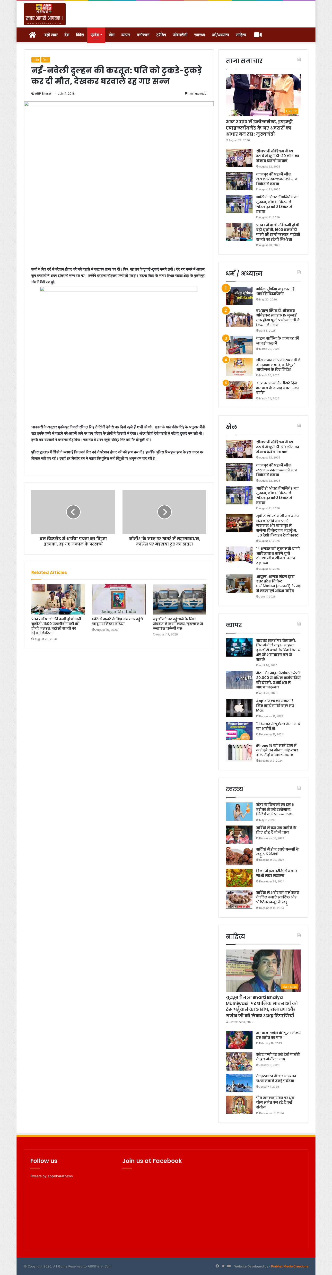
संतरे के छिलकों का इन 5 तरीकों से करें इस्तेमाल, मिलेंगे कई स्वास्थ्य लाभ (275, 809)
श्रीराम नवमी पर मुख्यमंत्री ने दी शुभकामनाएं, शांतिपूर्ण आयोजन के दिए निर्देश (278, 365)
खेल (111, 34)
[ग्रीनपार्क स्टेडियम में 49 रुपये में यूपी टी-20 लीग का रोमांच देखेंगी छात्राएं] (239, 158)
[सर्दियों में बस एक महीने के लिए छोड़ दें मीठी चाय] (239, 835)
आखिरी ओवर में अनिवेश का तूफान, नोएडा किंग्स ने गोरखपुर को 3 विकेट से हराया (277, 204)
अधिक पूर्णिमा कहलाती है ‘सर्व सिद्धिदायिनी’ (275, 291)
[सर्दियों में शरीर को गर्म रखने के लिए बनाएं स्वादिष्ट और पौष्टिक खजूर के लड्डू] (239, 899)
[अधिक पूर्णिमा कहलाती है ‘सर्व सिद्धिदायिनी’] (239, 296)
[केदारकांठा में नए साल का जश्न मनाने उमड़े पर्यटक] (239, 1083)
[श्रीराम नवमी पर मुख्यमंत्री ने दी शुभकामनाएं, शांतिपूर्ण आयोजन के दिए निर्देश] (239, 367)
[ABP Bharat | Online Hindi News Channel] (45, 14)
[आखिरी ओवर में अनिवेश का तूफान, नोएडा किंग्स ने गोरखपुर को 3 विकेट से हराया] (239, 204)
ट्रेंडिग (161, 34)
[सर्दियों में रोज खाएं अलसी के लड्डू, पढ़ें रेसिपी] (239, 856)
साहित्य (241, 34)
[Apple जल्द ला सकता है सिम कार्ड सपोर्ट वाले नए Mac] (239, 708)
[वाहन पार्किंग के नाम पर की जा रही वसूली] (239, 345)
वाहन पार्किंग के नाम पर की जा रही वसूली (277, 341)
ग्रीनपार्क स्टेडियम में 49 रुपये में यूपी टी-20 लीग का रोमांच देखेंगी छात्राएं (277, 156)
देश (66, 34)
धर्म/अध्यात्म (220, 34)
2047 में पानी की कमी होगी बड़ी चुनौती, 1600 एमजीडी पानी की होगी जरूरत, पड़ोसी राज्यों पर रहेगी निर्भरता (56, 626)
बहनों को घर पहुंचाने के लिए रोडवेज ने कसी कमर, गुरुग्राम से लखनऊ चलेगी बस (178, 624)
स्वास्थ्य (199, 34)
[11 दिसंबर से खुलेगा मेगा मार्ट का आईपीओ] (239, 731)
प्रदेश (95, 34)
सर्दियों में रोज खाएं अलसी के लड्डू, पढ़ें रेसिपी (277, 852)
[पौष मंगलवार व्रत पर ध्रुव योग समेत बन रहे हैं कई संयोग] (239, 1105)
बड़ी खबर (51, 34)
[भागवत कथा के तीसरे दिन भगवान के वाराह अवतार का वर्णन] (239, 390)
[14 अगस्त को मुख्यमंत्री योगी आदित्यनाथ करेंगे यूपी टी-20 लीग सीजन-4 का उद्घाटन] (239, 555)
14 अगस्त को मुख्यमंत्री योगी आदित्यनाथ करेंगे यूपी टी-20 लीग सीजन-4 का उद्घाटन (278, 555)
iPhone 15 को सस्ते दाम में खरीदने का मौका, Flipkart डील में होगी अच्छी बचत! (277, 750)
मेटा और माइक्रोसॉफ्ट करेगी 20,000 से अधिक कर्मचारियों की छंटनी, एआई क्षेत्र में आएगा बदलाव (278, 680)
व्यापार (125, 34)
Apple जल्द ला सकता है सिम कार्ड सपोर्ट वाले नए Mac (275, 705)
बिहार (45, 60)
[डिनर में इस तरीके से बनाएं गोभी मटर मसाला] (239, 878)
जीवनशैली (180, 34)
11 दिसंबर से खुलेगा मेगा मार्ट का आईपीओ (278, 726)
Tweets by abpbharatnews (51, 1176)
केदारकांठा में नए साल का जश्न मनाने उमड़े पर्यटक (276, 1078)
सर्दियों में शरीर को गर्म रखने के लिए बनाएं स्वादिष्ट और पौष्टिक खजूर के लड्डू (277, 897)
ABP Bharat (43, 93)
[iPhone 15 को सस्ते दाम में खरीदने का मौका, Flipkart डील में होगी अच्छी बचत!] (239, 752)
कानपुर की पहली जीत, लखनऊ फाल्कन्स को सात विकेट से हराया (276, 179)
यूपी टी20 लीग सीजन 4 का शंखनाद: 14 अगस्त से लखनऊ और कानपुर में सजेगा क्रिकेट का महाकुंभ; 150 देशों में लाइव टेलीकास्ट (277, 525)
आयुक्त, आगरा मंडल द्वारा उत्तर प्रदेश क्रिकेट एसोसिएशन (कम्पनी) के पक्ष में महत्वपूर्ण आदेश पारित (278, 583)
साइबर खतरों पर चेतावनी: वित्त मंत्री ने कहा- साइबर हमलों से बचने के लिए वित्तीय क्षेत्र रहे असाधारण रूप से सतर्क (278, 650)
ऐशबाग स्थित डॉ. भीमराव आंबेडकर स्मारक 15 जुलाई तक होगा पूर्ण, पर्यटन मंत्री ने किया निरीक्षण (278, 317)
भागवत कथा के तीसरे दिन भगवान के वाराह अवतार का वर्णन (277, 388)
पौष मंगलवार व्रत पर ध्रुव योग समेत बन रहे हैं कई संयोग (275, 1102)
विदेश (80, 34)
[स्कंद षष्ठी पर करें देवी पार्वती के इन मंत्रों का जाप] (239, 1061)
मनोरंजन (143, 34)
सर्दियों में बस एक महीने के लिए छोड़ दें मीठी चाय (276, 830)
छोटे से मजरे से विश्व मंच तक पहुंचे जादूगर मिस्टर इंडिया (117, 621)
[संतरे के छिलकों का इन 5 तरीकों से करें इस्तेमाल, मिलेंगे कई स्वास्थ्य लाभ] (239, 811)
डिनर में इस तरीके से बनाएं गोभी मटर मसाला (276, 873)
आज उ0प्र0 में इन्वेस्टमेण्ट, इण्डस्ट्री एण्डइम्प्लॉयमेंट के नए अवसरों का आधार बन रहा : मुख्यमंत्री (259, 128)
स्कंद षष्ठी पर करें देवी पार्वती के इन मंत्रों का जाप (278, 1057)
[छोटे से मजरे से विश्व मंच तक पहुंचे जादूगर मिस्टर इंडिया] (119, 599)
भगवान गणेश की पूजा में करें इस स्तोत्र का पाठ (278, 1035)
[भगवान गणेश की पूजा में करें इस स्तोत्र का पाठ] (239, 1040)
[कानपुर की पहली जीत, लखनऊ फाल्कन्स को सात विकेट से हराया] (239, 181)
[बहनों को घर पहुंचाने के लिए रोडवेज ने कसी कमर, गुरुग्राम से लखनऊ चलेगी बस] (179, 599)
